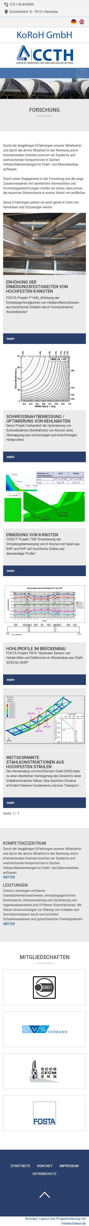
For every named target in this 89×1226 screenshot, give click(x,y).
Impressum (69, 1166)
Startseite (20, 1166)
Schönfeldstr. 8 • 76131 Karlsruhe (33, 12)
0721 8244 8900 (22, 4)
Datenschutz (45, 1174)
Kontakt (45, 1166)
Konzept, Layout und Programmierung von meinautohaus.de (55, 1221)
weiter (9, 877)
